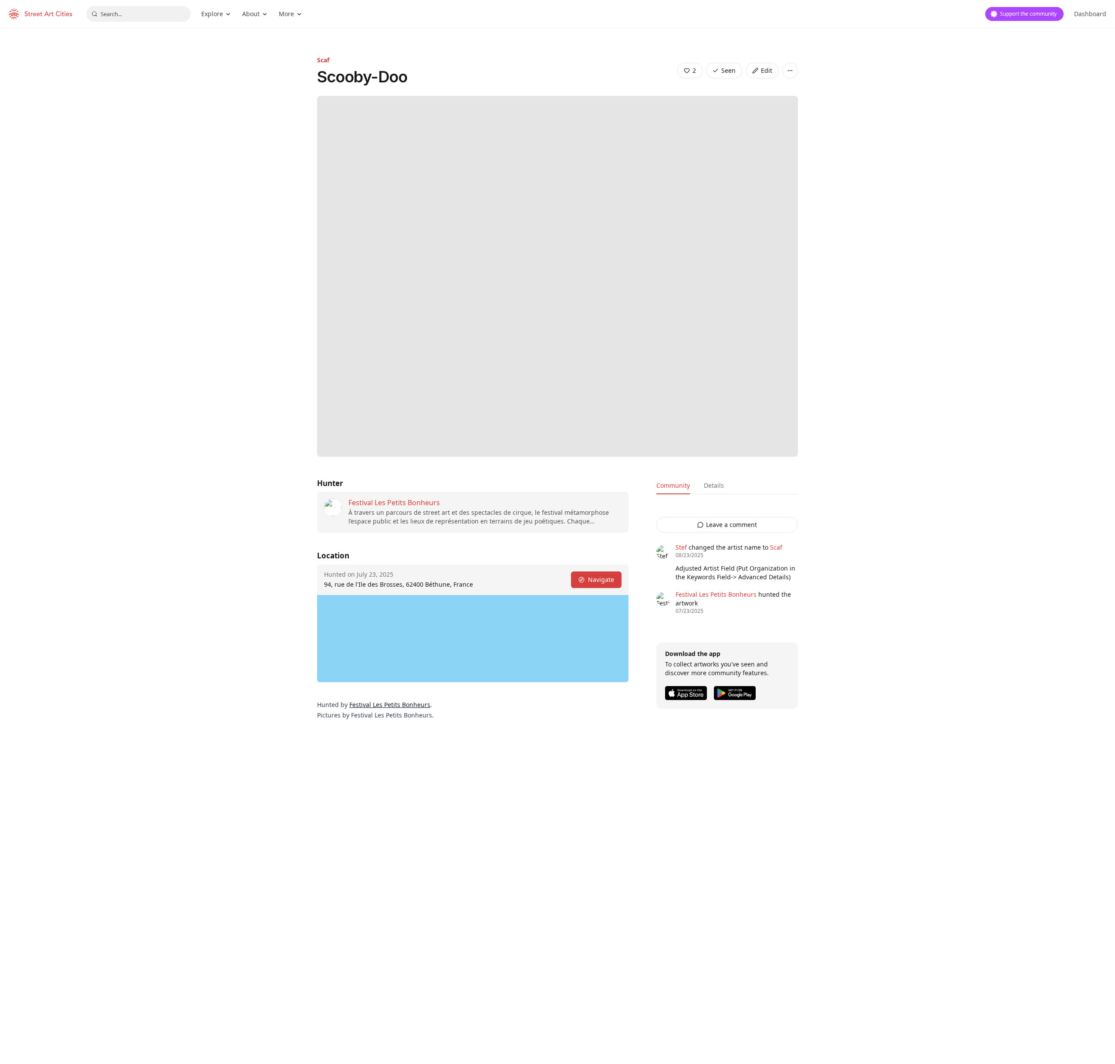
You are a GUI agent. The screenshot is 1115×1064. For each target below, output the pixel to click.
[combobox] (138, 14)
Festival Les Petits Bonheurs (394, 502)
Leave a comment (731, 524)
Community (673, 485)
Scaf (323, 60)
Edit (766, 70)
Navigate (601, 579)
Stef (681, 547)
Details (714, 485)
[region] (472, 638)
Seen (728, 70)
